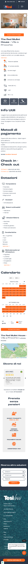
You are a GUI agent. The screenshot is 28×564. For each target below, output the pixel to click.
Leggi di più (9, 383)
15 (20, 290)
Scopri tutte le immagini (14, 34)
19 (10, 293)
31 (3, 297)
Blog (5, 532)
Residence (7, 526)
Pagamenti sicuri (8, 537)
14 (17, 290)
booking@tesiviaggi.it (10, 512)
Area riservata (10, 1)
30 (24, 295)
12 (10, 290)
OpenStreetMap (23, 357)
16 (24, 290)
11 (7, 290)
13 (14, 290)
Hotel (5, 524)
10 (3, 290)
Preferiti (22, 1)
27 (14, 295)
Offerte (6, 528)
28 (17, 295)
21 (17, 293)
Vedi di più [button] (6, 246)
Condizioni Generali (11, 154)
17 (3, 293)
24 (3, 295)
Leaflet (17, 357)
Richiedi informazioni (14, 329)
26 (10, 295)
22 (21, 293)
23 (24, 293)
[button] (14, 349)
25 (7, 295)
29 (21, 295)
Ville (5, 519)
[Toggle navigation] (21, 6)
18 (7, 293)
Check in (7, 471)
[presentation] (1, 22)
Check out (8, 475)
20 (14, 293)
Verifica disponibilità (14, 560)
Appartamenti (8, 521)
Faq (5, 534)
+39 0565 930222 (8, 509)
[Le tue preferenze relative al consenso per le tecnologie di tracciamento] (2, 562)
